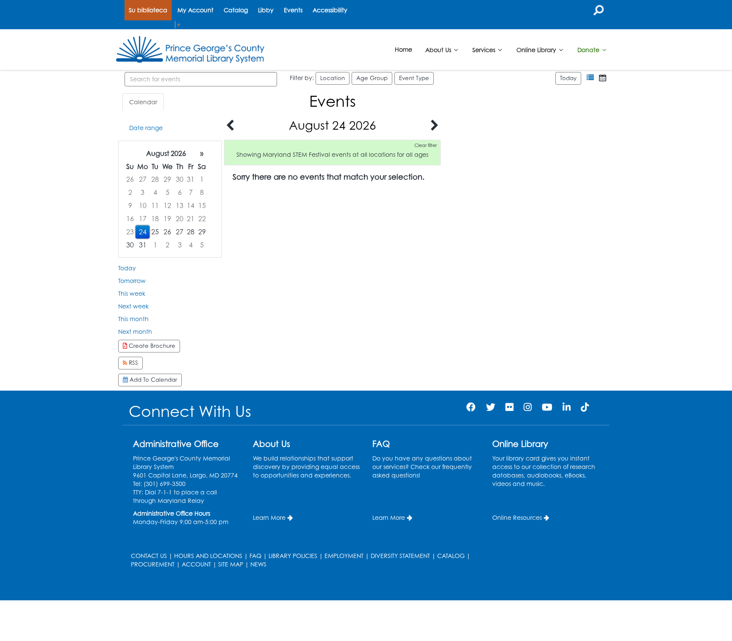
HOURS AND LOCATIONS (208, 555)
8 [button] (202, 192)
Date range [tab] (146, 127)
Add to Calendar (152, 379)
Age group (372, 78)
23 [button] (130, 232)
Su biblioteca (148, 10)
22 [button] (202, 218)
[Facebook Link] (471, 407)
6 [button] (180, 192)
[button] (590, 77)
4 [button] (155, 192)
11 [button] (155, 205)
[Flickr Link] (509, 407)
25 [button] (155, 232)
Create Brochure (151, 345)
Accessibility (330, 10)
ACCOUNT (196, 564)
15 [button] (202, 205)
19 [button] (167, 218)
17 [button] (143, 218)
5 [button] (167, 192)
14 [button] (190, 205)
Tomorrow (132, 280)
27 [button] (143, 179)
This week (131, 293)
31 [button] (190, 179)
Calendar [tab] (143, 101)
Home (403, 49)
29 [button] (167, 179)
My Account (195, 10)
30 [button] (179, 179)
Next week (133, 306)
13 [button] (179, 205)
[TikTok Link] (585, 407)
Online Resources (517, 517)
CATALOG (451, 555)
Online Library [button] (537, 49)
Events (293, 10)
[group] (170, 199)
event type (414, 78)
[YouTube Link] (547, 407)
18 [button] (155, 218)
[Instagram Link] (528, 407)
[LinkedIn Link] (567, 407)
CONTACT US (149, 555)
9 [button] (130, 205)
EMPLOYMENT (343, 555)
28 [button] (155, 179)
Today (568, 78)
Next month (135, 331)
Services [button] (484, 49)
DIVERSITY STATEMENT (400, 555)
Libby (266, 10)
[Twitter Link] (490, 407)
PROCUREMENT (153, 564)
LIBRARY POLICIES (293, 555)
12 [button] (167, 205)
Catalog (236, 10)
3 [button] (142, 192)
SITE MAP (230, 564)
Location (332, 78)
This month (133, 318)
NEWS (258, 564)
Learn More (269, 517)
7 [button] (191, 192)
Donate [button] (589, 49)
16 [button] (130, 218)
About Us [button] (439, 49)
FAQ (255, 555)
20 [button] (179, 218)
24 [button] (143, 232)
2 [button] (130, 192)
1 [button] (202, 179)
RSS (132, 362)
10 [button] (143, 205)
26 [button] (130, 179)
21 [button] (190, 218)
